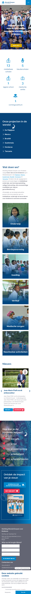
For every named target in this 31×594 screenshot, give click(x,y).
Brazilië (12, 177)
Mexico (23, 175)
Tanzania (5, 179)
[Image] (15, 505)
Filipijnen (17, 175)
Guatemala (5, 177)
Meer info (7, 409)
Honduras (18, 177)
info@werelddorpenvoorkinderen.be (11, 567)
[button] (1, 391)
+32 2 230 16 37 (6, 565)
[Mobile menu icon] (28, 2)
